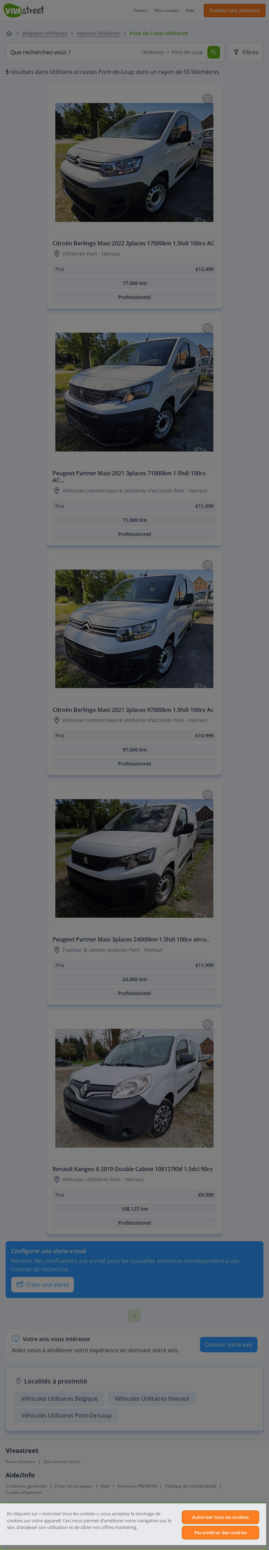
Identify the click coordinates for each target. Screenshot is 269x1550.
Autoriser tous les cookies (220, 1517)
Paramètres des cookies (220, 1532)
